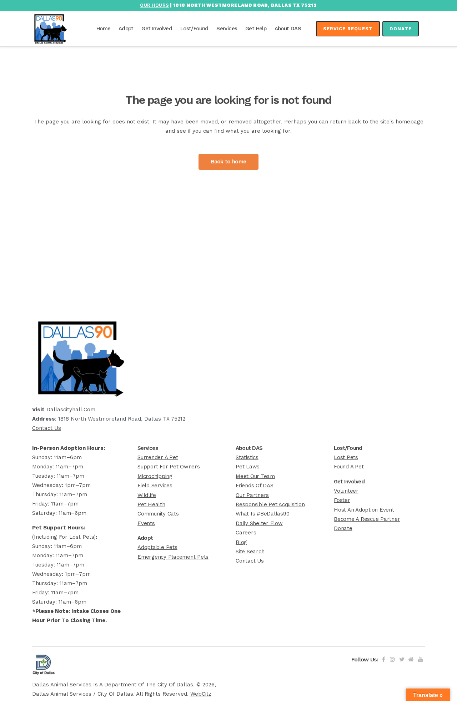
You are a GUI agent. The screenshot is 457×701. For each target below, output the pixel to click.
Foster (342, 500)
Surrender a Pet (157, 457)
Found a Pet (348, 466)
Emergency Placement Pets (173, 557)
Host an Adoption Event (364, 510)
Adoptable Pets (157, 547)
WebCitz (200, 694)
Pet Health (151, 504)
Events (146, 523)
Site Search (250, 551)
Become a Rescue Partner (367, 519)
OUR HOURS (154, 5)
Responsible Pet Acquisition (270, 504)
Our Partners (252, 495)
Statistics (247, 457)
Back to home (228, 161)
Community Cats (158, 513)
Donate (401, 28)
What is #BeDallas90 (262, 513)
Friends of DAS (254, 485)
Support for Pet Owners (168, 466)
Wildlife (146, 495)
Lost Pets (346, 457)
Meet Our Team (255, 476)
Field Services (154, 485)
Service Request (348, 28)
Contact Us (46, 428)
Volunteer (346, 491)
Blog (241, 542)
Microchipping (154, 476)
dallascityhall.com (70, 409)
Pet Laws (248, 466)
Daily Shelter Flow (259, 523)
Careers (246, 532)
